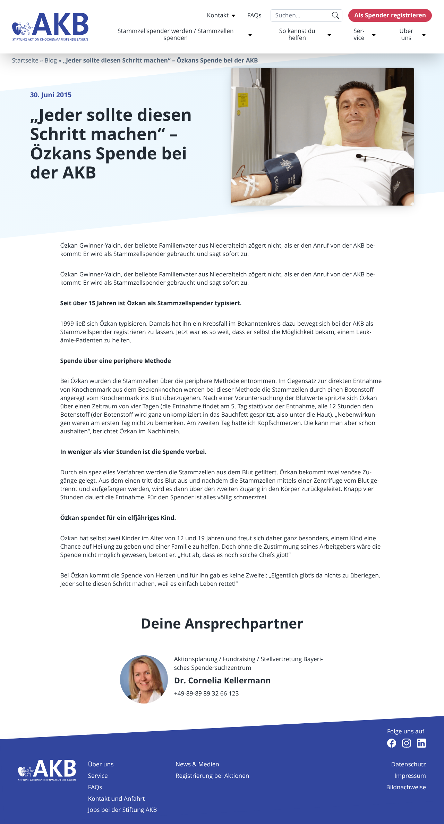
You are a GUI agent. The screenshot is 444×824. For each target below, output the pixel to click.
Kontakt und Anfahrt (116, 799)
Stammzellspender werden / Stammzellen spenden (175, 34)
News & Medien (197, 764)
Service (359, 34)
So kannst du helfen (297, 34)
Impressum (410, 776)
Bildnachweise (406, 787)
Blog (50, 61)
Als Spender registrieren (390, 15)
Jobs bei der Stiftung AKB (122, 810)
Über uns (406, 34)
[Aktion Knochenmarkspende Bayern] (50, 27)
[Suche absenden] (335, 15)
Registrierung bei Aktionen (212, 776)
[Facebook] (391, 743)
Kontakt (218, 15)
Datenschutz (408, 764)
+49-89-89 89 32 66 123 (206, 694)
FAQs (254, 15)
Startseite (25, 61)
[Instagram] (406, 743)
